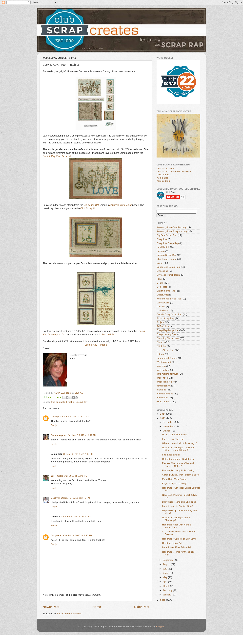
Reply (54, 425)
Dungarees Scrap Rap (168, 267)
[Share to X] (70, 397)
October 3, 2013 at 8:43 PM (77, 535)
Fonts (159, 279)
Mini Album (162, 310)
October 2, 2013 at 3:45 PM (75, 498)
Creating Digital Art (172, 543)
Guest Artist (163, 295)
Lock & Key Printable (96, 344)
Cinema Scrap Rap (166, 255)
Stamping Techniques (168, 338)
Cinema (161, 251)
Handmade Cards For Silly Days (179, 539)
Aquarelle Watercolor (120, 205)
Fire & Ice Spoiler (171, 455)
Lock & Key (81, 402)
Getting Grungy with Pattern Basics (180, 475)
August (167, 564)
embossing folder (166, 382)
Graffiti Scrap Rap (166, 291)
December (168, 422)
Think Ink (161, 346)
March (166, 586)
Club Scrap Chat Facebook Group (174, 171)
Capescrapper (58, 435)
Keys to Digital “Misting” (174, 483)
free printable (58, 402)
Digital (160, 263)
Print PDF (54, 397)
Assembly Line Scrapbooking (172, 231)
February (168, 590)
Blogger (160, 626)
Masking (161, 306)
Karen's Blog (163, 181)
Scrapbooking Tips (166, 334)
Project (160, 322)
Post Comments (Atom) (69, 613)
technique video (165, 393)
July (165, 568)
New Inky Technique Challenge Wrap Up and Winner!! (178, 449)
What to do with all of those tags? (179, 443)
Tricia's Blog (163, 174)
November (168, 426)
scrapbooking (164, 386)
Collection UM (91, 205)
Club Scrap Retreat (167, 259)
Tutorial (160, 354)
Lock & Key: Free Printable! (176, 547)
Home (96, 607)
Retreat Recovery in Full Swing (178, 470)
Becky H (55, 498)
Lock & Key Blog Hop (173, 439)
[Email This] (64, 397)
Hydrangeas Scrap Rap (169, 298)
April (165, 581)
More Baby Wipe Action (174, 479)
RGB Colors (163, 326)
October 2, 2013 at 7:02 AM (75, 416)
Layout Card (163, 302)
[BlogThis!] (67, 397)
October (167, 431)
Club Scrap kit (57, 156)
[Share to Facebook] (73, 397)
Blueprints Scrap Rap (168, 243)
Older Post (141, 607)
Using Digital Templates (174, 434)
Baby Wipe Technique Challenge (179, 502)
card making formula (167, 374)
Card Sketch (163, 247)
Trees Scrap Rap (165, 350)
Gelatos (161, 283)
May (165, 577)
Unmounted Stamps (167, 358)
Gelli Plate (162, 287)
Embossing (162, 271)
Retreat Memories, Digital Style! (178, 459)
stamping (161, 389)
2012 (163, 600)
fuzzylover (56, 535)
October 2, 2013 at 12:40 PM (72, 476)
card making (163, 370)
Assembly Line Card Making (171, 227)
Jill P (53, 476)
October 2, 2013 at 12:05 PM (78, 454)
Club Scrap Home (166, 168)
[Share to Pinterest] (76, 397)
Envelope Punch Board (169, 275)
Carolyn (55, 416)
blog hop (161, 366)
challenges (162, 378)
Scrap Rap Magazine (168, 330)
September (169, 560)
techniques (162, 397)
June (166, 573)
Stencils (161, 342)
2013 (163, 418)
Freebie (70, 402)
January (167, 594)
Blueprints (162, 239)
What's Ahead (164, 362)
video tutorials (164, 401)
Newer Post (51, 607)
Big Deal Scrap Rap (167, 235)
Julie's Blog (162, 178)
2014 (163, 414)
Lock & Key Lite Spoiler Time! (177, 506)
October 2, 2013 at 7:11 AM (81, 435)
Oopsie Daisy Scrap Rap (169, 314)
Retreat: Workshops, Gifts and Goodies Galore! (178, 464)
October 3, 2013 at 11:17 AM (76, 516)
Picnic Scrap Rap (165, 318)
